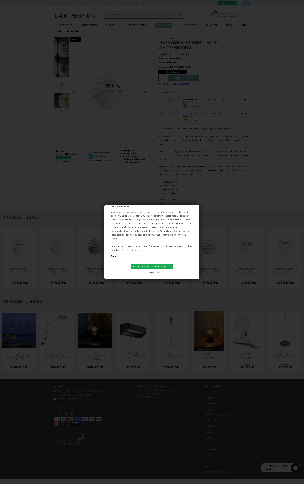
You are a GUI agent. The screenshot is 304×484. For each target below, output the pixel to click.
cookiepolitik (123, 234)
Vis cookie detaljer (152, 272)
